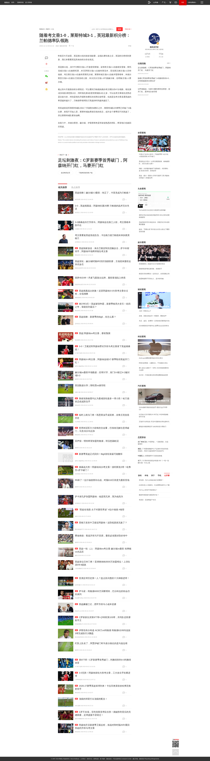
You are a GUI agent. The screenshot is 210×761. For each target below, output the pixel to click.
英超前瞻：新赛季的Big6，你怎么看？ (97, 317)
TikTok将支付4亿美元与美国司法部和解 (152, 210)
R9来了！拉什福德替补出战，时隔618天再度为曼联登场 (102, 480)
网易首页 (7, 2)
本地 (146, 475)
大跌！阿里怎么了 (145, 311)
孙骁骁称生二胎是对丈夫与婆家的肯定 (152, 264)
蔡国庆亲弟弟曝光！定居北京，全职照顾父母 (154, 274)
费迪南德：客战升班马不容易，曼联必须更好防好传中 (101, 535)
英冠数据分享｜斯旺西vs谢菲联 (90, 385)
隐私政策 (109, 759)
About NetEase (74, 759)
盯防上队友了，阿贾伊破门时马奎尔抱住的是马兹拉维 (101, 643)
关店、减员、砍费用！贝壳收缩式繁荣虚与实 (154, 321)
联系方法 (89, 759)
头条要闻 (142, 189)
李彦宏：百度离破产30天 (147, 500)
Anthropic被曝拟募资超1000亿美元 (151, 358)
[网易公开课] (156, 2)
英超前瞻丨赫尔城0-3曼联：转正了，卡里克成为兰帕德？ (103, 193)
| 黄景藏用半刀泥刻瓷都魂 (150, 456)
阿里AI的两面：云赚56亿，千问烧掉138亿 (153, 363)
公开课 (167, 475)
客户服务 (102, 759)
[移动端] (149, 2)
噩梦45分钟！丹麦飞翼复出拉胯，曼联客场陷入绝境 (100, 278)
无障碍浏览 (20, 2)
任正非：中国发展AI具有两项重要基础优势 (153, 375)
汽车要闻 (142, 386)
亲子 (153, 475)
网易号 (48, 29)
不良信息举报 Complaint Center (122, 759)
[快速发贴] (46, 57)
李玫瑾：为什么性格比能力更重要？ (151, 480)
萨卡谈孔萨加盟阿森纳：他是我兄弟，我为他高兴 (99, 496)
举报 (129, 46)
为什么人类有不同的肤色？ (148, 490)
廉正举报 (135, 759)
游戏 (140, 475)
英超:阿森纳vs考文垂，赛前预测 (94, 333)
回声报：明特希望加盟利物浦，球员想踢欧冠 (97, 441)
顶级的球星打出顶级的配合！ (93, 699)
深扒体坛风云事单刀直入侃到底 (154, 49)
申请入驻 (127, 29)
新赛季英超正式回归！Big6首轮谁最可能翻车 (101, 454)
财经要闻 (142, 289)
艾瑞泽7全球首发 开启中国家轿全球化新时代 (154, 421)
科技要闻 (142, 336)
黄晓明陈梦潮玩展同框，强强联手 (150, 269)
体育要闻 (142, 133)
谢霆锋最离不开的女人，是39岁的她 (151, 278)
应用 (12, 2)
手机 (159, 475)
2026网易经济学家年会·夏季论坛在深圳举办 (154, 326)
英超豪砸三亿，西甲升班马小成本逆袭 (97, 604)
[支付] (170, 2)
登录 (182, 2)
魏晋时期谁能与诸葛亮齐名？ (149, 495)
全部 (168, 63)
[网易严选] (164, 2)
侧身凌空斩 (63, 46)
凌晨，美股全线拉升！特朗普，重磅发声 (152, 316)
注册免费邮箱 (192, 2)
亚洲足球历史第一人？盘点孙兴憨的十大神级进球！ (104, 578)
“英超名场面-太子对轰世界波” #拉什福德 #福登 (101, 509)
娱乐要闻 (142, 242)
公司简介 (83, 759)
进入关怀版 (28, 2)
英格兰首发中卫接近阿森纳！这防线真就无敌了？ (103, 522)
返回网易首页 (65, 173)
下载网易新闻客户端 (85, 173)
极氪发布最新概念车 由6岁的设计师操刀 (152, 426)
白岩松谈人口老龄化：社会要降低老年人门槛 (154, 485)
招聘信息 (96, 759)
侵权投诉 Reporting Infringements (149, 759)
